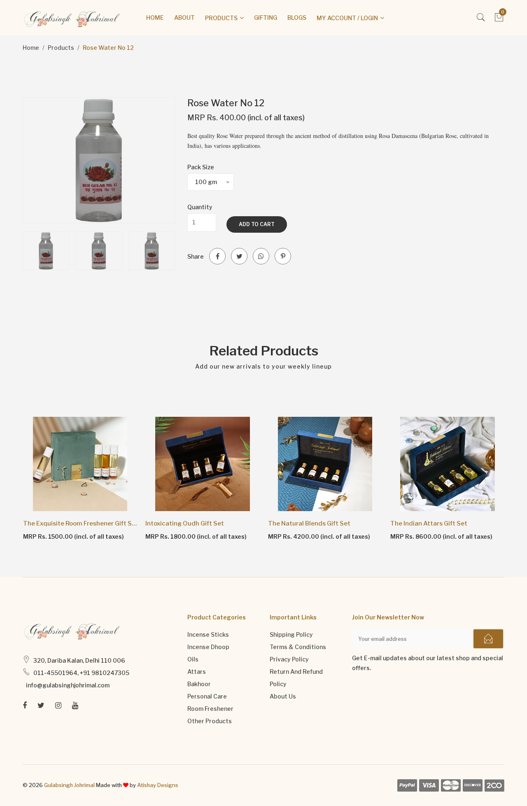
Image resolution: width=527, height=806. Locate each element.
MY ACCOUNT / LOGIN (347, 17)
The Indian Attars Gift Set (428, 523)
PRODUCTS (221, 17)
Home (31, 47)
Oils (192, 659)
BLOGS (296, 17)
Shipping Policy (291, 634)
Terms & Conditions (298, 646)
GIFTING (265, 17)
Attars (196, 671)
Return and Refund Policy (296, 677)
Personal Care (207, 696)
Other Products (209, 720)
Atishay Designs (157, 785)
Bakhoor (199, 683)
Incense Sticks (208, 634)
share (195, 256)
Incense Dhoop (208, 646)
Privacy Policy (289, 659)
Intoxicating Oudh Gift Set (184, 523)
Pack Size (200, 167)
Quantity (199, 206)
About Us (283, 696)
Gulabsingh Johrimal (69, 785)
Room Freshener (210, 708)
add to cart (257, 224)
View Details (46, 536)
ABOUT (184, 17)
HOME (155, 17)
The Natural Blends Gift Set (309, 523)
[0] (499, 19)
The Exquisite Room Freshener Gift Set (80, 523)
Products (61, 47)
